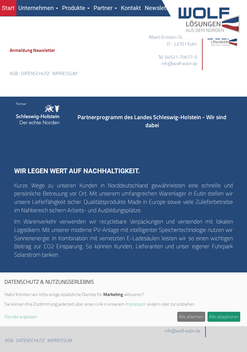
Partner (104, 8)
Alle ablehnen (191, 316)
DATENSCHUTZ (35, 73)
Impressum (135, 303)
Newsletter (159, 8)
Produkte (74, 8)
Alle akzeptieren (223, 316)
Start (8, 8)
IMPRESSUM (64, 73)
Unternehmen (36, 8)
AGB (14, 73)
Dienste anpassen (21, 316)
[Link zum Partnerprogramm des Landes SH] (37, 113)
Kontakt (131, 8)
